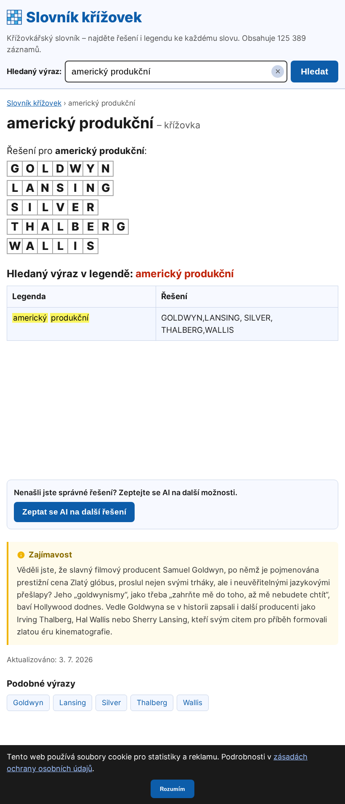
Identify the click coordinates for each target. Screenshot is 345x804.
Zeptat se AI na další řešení (74, 511)
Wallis (192, 702)
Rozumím (172, 789)
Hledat (314, 71)
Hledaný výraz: (34, 71)
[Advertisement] (172, 409)
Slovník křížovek (84, 17)
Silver (111, 702)
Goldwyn (28, 702)
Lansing (72, 702)
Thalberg (152, 702)
